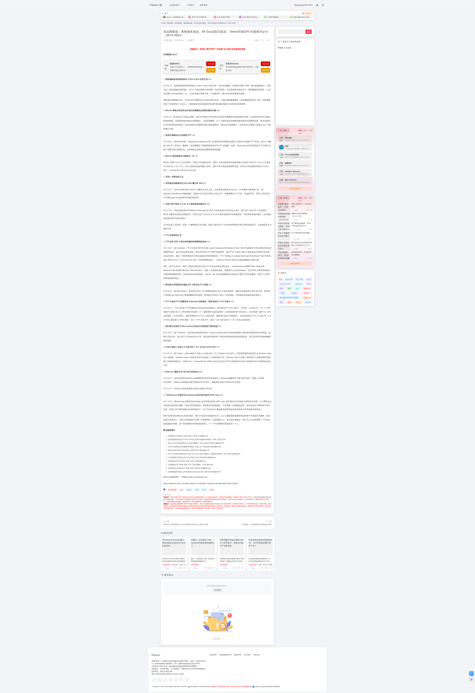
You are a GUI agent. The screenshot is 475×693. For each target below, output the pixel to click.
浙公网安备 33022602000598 (200, 686)
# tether (188, 490)
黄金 (281, 302)
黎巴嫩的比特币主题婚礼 (289, 297)
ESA (265, 686)
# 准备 (270, 565)
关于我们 (247, 654)
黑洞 (308, 284)
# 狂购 (212, 490)
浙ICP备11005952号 (181, 686)
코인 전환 (299, 279)
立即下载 (211, 70)
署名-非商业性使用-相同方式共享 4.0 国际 (168, 674)
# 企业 (265, 565)
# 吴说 (197, 490)
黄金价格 (306, 297)
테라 (280, 279)
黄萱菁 (298, 302)
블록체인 (298, 284)
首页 (164, 23)
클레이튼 (288, 279)
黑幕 (281, 288)
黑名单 (306, 293)
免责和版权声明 (225, 654)
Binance (232, 189)
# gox (181, 490)
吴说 (170, 224)
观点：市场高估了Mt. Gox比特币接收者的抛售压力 (202, 559)
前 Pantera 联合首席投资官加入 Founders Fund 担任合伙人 (301, 245)
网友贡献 (170, 23)
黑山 (297, 288)
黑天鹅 (294, 293)
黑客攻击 (307, 288)
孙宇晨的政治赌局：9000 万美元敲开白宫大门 (301, 224)
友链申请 (213, 654)
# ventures (174, 565)
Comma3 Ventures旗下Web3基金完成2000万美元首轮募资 (173, 559)
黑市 (289, 288)
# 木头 (204, 490)
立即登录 (217, 590)
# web (181, 565)
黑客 (282, 293)
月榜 (310, 130)
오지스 (308, 279)
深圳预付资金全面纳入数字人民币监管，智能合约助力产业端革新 (232, 561)
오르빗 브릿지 (285, 284)
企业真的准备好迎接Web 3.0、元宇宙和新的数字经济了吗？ (260, 559)
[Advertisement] (295, 86)
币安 (167, 176)
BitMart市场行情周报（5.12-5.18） (299, 214)
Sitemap (256, 654)
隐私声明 (237, 654)
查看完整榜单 (295, 188)
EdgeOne (258, 686)
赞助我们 (308, 13)
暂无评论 (168, 574)
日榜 (300, 130)
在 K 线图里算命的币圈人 (301, 232)
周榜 (305, 130)
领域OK (191, 40)
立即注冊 (211, 64)
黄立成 (307, 302)
